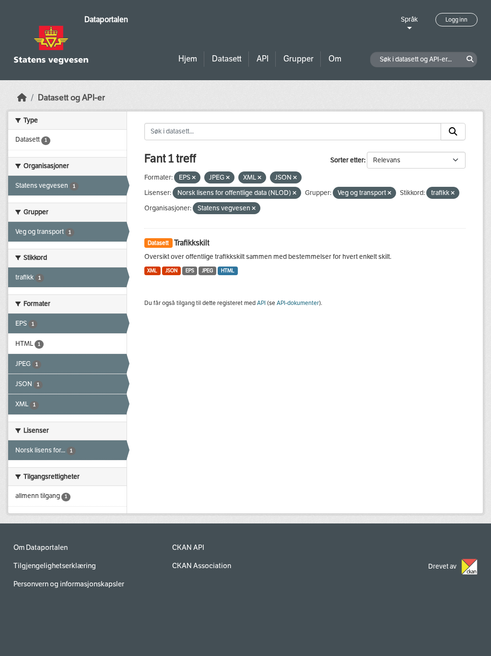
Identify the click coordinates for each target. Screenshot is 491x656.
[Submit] (453, 131)
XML (152, 270)
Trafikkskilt (192, 242)
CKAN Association (201, 565)
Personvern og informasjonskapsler (68, 584)
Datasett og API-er (71, 98)
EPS (190, 270)
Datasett (227, 59)
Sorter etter (347, 160)
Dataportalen (106, 19)
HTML (227, 270)
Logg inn (456, 19)
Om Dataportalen (40, 547)
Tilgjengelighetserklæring (54, 565)
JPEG (207, 270)
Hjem (187, 59)
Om (334, 59)
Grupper (298, 59)
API (263, 59)
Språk (409, 19)
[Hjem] (22, 98)
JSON (171, 270)
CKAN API (188, 547)
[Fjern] (194, 178)
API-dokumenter (298, 303)
